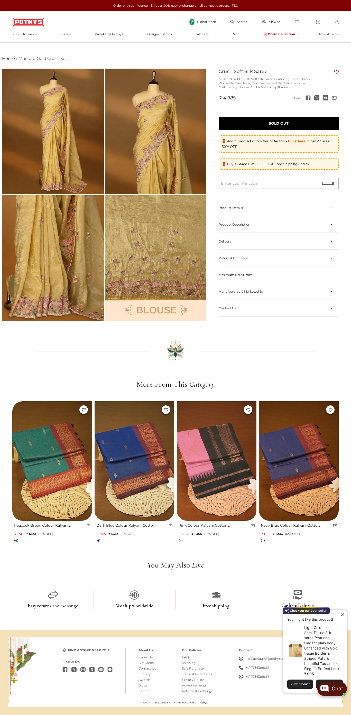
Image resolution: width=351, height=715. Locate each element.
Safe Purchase (193, 668)
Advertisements (194, 685)
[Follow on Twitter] (74, 669)
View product (300, 684)
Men (236, 34)
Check (328, 183)
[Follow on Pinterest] (92, 669)
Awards (144, 680)
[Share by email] (334, 98)
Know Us (145, 657)
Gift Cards (146, 663)
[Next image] (85, 461)
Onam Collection (281, 34)
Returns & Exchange (197, 691)
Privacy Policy (193, 680)
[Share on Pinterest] (325, 98)
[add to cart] (88, 525)
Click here (297, 141)
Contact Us (147, 668)
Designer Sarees (159, 34)
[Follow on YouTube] (101, 669)
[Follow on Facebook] (65, 669)
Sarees (66, 34)
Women (202, 34)
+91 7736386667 (257, 668)
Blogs (142, 685)
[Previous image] (19, 461)
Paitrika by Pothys (109, 34)
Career (143, 691)
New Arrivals (329, 34)
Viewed (274, 22)
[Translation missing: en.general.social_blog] (110, 669)
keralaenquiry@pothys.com (267, 659)
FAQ (185, 657)
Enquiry (144, 674)
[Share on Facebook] (308, 98)
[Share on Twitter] (316, 98)
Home (8, 58)
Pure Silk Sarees (24, 34)
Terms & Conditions (197, 674)
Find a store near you (88, 650)
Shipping (189, 663)
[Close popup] (342, 615)
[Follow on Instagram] (83, 669)
